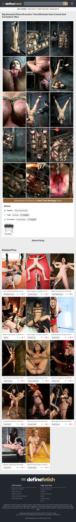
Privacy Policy (45, 498)
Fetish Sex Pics (16, 491)
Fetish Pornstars (17, 493)
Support (43, 491)
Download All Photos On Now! (38, 200)
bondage (15, 215)
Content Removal (46, 489)
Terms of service (45, 493)
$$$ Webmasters (17, 498)
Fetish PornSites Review (19, 496)
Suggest (26, 215)
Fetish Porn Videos (17, 489)
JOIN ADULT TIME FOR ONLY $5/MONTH (43, 9)
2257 (42, 501)
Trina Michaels (21, 219)
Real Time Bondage (21, 210)
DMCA (42, 496)
